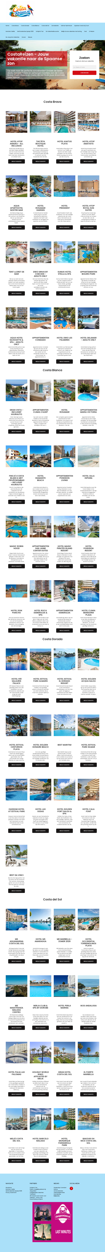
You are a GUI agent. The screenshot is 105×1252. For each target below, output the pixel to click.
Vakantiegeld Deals (59, 1192)
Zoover (24, 37)
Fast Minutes (57, 1194)
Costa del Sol (45, 25)
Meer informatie (45, 1249)
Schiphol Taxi (39, 31)
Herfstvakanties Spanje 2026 (25, 31)
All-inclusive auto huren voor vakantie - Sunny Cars (38, 1196)
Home (7, 25)
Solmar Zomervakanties (58, 1190)
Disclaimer (9, 1187)
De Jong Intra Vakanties (12, 37)
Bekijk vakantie (16, 161)
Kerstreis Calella (10, 31)
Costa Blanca (35, 25)
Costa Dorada (25, 25)
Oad (85, 31)
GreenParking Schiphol (36, 1199)
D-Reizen (91, 31)
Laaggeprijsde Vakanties (37, 1192)
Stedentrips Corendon (60, 1187)
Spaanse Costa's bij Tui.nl (81, 25)
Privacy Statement (11, 1192)
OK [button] (97, 1249)
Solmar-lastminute (66, 25)
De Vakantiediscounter (52, 31)
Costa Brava (15, 25)
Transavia (32, 1194)
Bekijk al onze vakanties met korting (71, 31)
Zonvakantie (55, 25)
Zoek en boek (85, 73)
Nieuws (30, 37)
